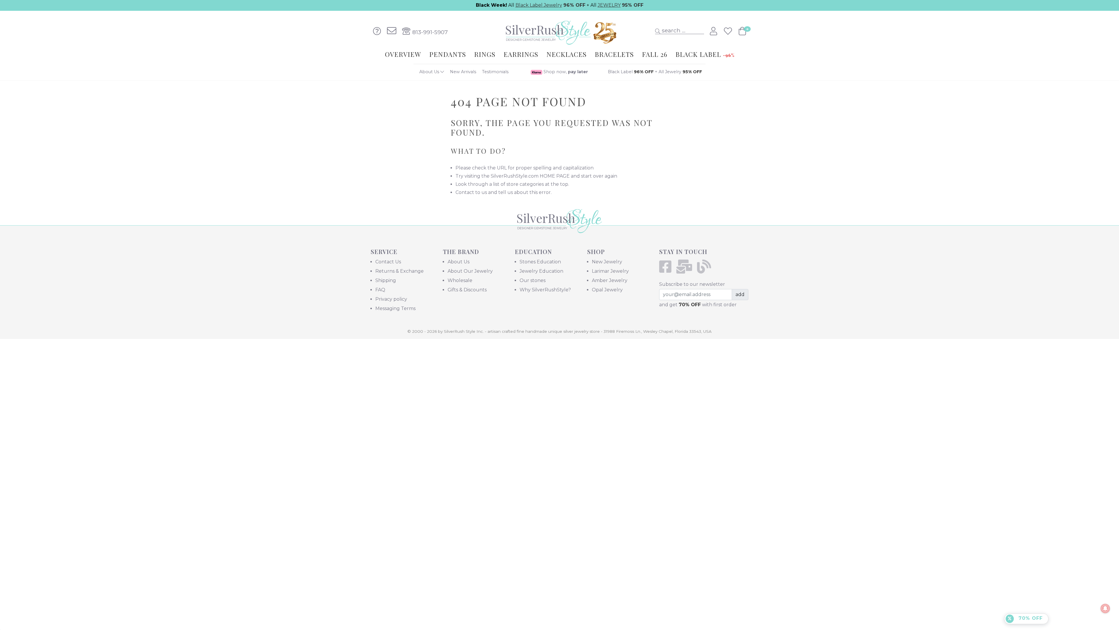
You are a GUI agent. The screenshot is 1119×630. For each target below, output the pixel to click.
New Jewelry (607, 262)
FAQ (380, 290)
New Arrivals (463, 71)
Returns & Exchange (399, 271)
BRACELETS (614, 54)
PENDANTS (447, 54)
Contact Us (388, 262)
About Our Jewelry (470, 271)
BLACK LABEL (704, 54)
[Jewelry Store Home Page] (559, 31)
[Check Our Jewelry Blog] (706, 270)
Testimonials (495, 71)
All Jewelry (680, 71)
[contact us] (391, 31)
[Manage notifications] (1105, 608)
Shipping (385, 280)
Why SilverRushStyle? (545, 290)
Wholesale (460, 280)
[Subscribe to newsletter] (686, 270)
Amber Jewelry (609, 280)
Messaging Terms (395, 308)
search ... (672, 30)
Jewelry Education (541, 271)
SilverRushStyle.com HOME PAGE (530, 176)
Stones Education (540, 262)
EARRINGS (521, 54)
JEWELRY (609, 5)
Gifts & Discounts (467, 290)
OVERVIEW (403, 54)
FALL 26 (654, 54)
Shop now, (565, 71)
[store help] (377, 31)
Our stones (533, 280)
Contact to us (471, 192)
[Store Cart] (742, 31)
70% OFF (1030, 618)
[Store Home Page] (559, 229)
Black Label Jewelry (538, 5)
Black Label (631, 71)
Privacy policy (391, 299)
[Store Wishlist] (729, 31)
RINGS (484, 54)
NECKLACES (566, 54)
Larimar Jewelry (610, 271)
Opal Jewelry (607, 290)
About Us (429, 71)
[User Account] (714, 31)
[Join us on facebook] (667, 270)
